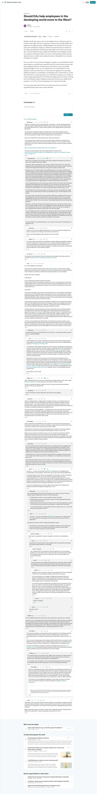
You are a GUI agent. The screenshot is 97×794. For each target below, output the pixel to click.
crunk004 (29, 399)
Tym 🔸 (28, 263)
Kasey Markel (31, 761)
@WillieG (49, 471)
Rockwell (30, 751)
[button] (25, 122)
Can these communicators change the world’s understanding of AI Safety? (48, 781)
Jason (30, 469)
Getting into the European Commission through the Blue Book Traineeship (48, 777)
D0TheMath (30, 421)
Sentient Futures (31, 787)
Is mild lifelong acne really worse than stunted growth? (43, 760)
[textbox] (48, 109)
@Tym (34, 381)
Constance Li (43, 787)
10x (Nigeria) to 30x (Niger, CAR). (40, 343)
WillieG (29, 25)
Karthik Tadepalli (35, 533)
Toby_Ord (30, 739)
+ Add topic (56, 36)
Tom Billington (35, 751)
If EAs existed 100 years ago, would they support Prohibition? (45, 727)
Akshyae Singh (31, 782)
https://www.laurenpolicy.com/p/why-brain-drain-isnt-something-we (40, 147)
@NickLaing (27, 381)
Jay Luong (37, 787)
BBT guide (30, 778)
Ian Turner (29, 254)
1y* (36, 653)
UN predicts (40, 312)
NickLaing (29, 122)
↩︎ (48, 692)
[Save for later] (66, 31)
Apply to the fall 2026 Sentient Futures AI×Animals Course (44, 785)
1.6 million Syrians (59, 349)
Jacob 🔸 (29, 700)
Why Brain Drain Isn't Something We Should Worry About (42, 257)
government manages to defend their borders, (37, 367)
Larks (31, 513)
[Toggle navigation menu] (2, 2)
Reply (26, 155)
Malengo (52, 268)
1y (35, 158)
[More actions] (72, 31)
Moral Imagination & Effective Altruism (38, 738)
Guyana (51, 364)
